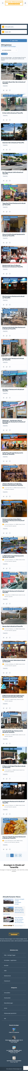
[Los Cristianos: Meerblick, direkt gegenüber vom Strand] (14, 1046)
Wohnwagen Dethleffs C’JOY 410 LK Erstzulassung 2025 (14, 1039)
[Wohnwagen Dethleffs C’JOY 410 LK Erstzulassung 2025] (14, 1035)
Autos (5, 1006)
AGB (5, 969)
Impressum (7, 979)
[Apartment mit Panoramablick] (14, 1056)
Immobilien (7, 991)
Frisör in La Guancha (14, 1030)
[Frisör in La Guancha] (14, 1028)
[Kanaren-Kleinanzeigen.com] (14, 3)
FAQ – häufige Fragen (9, 953)
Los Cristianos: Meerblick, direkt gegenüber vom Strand (14, 1049)
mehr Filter (15, 40)
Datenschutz (7, 974)
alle (5, 1017)
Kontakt (6, 964)
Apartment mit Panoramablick (14, 1059)
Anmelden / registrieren (10, 958)
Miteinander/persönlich (10, 1011)
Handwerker (7, 996)
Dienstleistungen (8, 1001)
